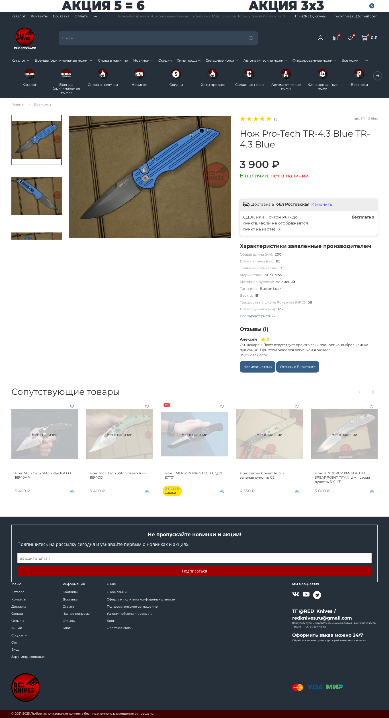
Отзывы (17, 621)
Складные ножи (220, 60)
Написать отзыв (257, 367)
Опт (14, 642)
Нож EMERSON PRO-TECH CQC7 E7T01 (193, 475)
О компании (117, 592)
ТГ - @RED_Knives (310, 16)
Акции (16, 628)
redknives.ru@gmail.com (356, 16)
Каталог (18, 16)
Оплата (81, 16)
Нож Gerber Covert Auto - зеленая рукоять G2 (262, 475)
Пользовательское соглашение (132, 606)
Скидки (165, 60)
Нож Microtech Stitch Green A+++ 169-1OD (118, 475)
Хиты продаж (188, 60)
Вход (15, 650)
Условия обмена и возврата (129, 614)
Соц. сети (19, 635)
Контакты (39, 16)
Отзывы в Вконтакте (298, 367)
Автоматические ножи (263, 60)
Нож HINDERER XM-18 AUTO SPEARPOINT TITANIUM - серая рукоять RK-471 (342, 477)
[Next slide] (37, 234)
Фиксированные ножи (312, 60)
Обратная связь (119, 628)
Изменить (321, 204)
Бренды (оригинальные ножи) (62, 60)
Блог (66, 628)
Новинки (141, 60)
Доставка (61, 16)
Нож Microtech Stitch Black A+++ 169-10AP (43, 475)
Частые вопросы (76, 614)
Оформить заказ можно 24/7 (327, 635)
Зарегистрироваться (28, 657)
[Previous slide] (77, 177)
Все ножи (350, 60)
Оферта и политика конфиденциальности (141, 599)
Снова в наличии (113, 60)
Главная (18, 104)
